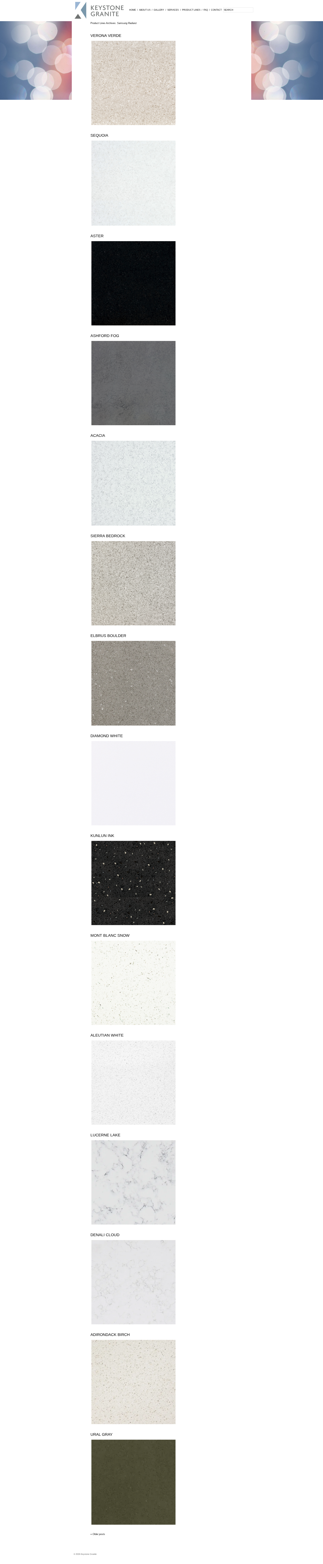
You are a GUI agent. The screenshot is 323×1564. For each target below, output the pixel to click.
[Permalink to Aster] (133, 328)
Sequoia (99, 135)
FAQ (206, 10)
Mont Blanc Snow (110, 935)
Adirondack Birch (110, 1334)
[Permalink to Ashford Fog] (133, 428)
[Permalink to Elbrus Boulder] (133, 728)
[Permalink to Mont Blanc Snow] (133, 1027)
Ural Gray (101, 1434)
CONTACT (216, 10)
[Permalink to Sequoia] (133, 228)
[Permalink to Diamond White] (133, 828)
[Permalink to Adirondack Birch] (133, 1426)
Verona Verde (105, 35)
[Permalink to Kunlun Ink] (133, 927)
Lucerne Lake (105, 1135)
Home (132, 10)
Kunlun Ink (102, 835)
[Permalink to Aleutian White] (133, 1127)
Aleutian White (107, 1035)
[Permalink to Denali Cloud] (133, 1327)
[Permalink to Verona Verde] (133, 127)
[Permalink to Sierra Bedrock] (133, 628)
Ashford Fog (104, 335)
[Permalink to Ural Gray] (133, 1527)
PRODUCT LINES (191, 10)
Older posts (97, 1534)
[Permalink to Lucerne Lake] (133, 1227)
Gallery (159, 10)
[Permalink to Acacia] (133, 528)
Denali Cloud (104, 1235)
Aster (97, 236)
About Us (144, 10)
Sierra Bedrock (107, 536)
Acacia (97, 435)
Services (173, 10)
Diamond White (106, 736)
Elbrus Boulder (108, 635)
